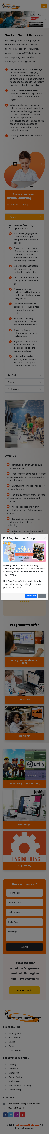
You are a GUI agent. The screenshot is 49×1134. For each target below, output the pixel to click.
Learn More (31, 595)
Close (42, 595)
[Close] (45, 538)
